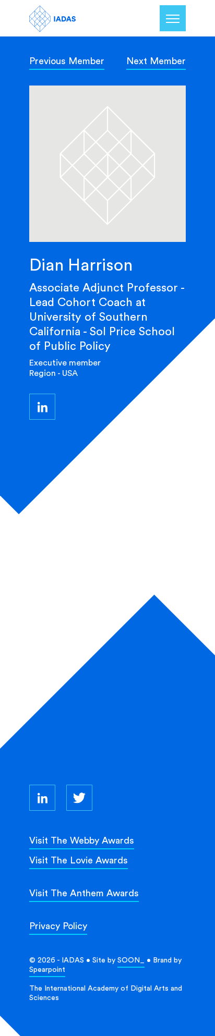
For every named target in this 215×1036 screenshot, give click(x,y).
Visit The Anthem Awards (84, 893)
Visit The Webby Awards (81, 840)
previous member (66, 61)
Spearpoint (47, 969)
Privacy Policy (58, 926)
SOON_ (131, 960)
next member (156, 61)
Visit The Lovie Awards (78, 860)
